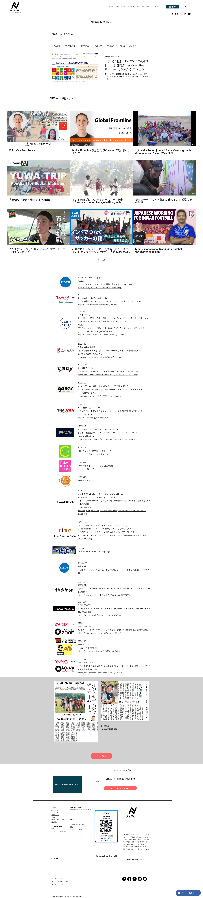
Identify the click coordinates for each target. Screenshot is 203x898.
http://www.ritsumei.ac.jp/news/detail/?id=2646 (100, 357)
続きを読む (134, 46)
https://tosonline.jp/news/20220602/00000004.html (102, 321)
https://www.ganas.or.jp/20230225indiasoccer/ (99, 396)
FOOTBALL (70, 46)
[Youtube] (189, 13)
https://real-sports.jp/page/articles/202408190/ (99, 615)
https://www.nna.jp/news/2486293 (94, 418)
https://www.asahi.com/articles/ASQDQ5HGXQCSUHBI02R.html (108, 375)
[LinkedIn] (185, 13)
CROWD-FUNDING (116, 46)
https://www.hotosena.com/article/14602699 (98, 305)
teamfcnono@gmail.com (61, 878)
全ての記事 (56, 46)
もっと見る (101, 260)
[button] (149, 46)
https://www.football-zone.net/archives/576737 (100, 673)
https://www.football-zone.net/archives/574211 (99, 633)
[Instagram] (172, 13)
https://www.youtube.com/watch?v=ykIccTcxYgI (100, 287)
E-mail (97, 781)
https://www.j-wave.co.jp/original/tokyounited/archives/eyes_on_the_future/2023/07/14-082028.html (112, 510)
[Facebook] (176, 13)
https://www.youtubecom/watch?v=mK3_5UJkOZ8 (101, 335)
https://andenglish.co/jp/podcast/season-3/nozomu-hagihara (106, 439)
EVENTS (98, 46)
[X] (180, 13)
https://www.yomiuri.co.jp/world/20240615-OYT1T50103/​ (104, 595)
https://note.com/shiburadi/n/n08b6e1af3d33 (99, 651)
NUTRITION (85, 46)
